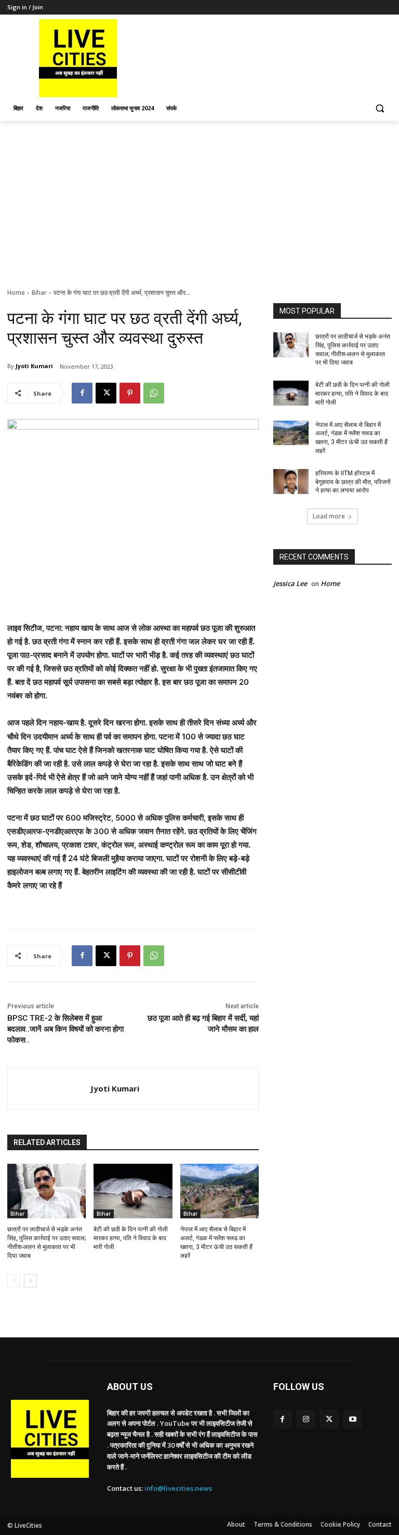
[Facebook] (82, 393)
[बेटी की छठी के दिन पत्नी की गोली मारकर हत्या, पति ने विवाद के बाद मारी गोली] (133, 1191)
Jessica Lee (290, 583)
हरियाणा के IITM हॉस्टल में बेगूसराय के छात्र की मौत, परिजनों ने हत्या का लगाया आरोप (353, 482)
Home (16, 292)
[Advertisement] (199, 198)
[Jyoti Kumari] (49, 1088)
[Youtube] (352, 1419)
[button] (379, 108)
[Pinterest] (129, 393)
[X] (106, 393)
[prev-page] (13, 1280)
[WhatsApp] (153, 393)
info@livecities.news (178, 1488)
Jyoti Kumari (34, 366)
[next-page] (30, 1280)
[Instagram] (306, 1419)
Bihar (39, 292)
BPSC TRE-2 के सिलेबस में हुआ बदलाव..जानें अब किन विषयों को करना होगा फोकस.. (65, 1029)
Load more (329, 516)
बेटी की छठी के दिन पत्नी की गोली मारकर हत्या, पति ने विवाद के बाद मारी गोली (131, 1238)
